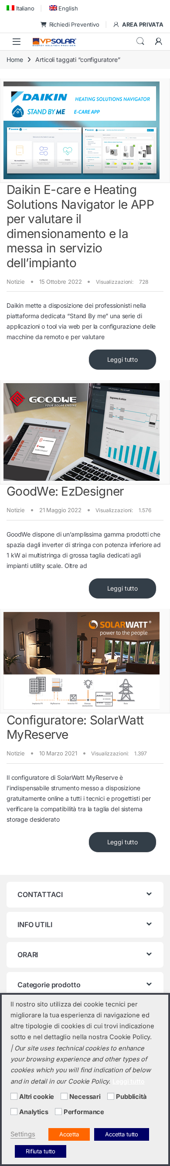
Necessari (85, 1097)
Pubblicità (131, 1097)
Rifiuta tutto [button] (40, 1151)
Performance (84, 1112)
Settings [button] (22, 1134)
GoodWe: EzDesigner (65, 491)
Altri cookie (36, 1097)
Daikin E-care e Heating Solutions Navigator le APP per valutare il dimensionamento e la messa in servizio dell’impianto (80, 226)
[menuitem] (20, 8)
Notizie (16, 281)
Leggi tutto (122, 359)
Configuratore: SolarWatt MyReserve (75, 727)
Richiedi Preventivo (74, 24)
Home (15, 59)
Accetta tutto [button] (121, 1134)
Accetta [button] (69, 1134)
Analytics (33, 1112)
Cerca (140, 41)
